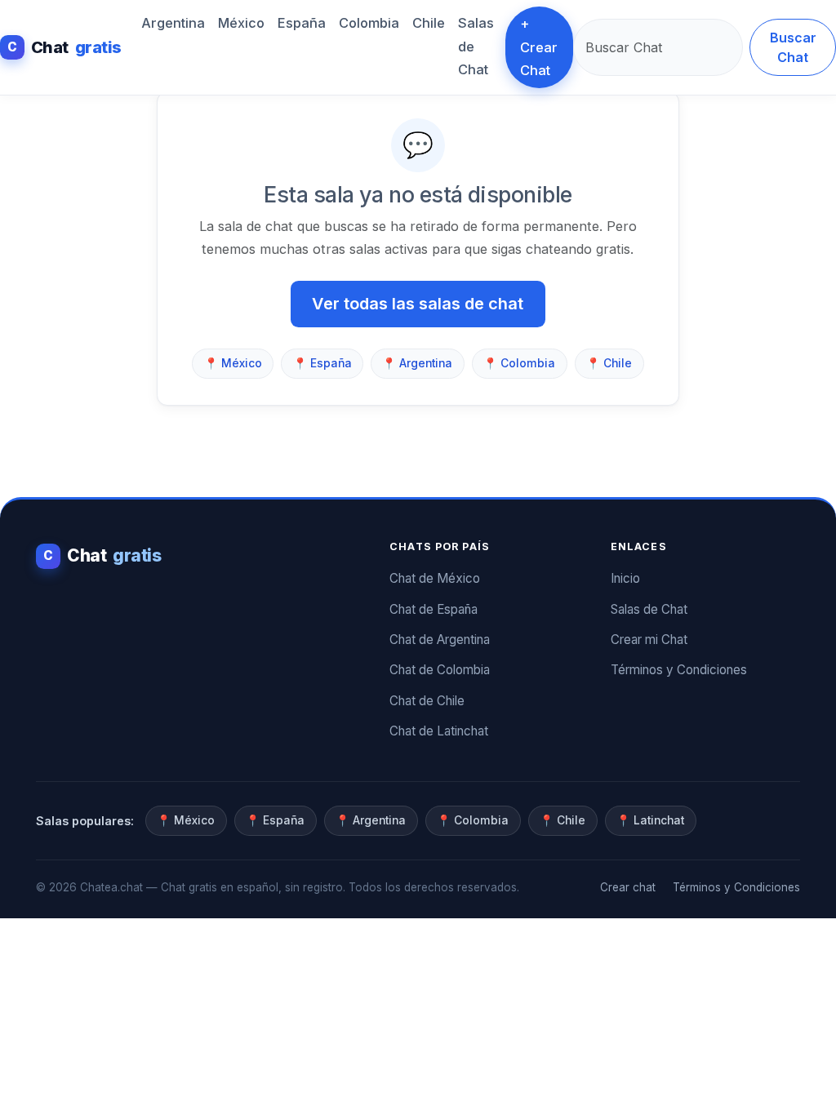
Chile (428, 23)
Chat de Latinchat (438, 731)
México (241, 23)
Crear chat (628, 887)
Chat (64, 47)
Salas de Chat (476, 46)
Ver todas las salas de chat (417, 303)
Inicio (625, 578)
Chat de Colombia (439, 669)
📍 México (233, 363)
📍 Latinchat (650, 820)
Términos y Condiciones (679, 669)
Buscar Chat (793, 47)
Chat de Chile (427, 701)
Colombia (369, 23)
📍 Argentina (417, 363)
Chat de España (433, 609)
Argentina (173, 23)
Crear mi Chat (649, 639)
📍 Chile (609, 363)
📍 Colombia (519, 363)
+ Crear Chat (539, 47)
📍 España (322, 363)
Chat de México (434, 578)
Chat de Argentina (439, 639)
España (302, 23)
